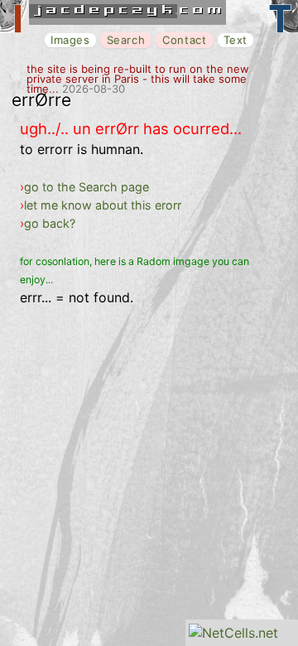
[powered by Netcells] (233, 632)
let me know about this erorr (102, 205)
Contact (184, 39)
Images (70, 39)
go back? (49, 223)
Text (235, 39)
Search (126, 39)
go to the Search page (86, 187)
